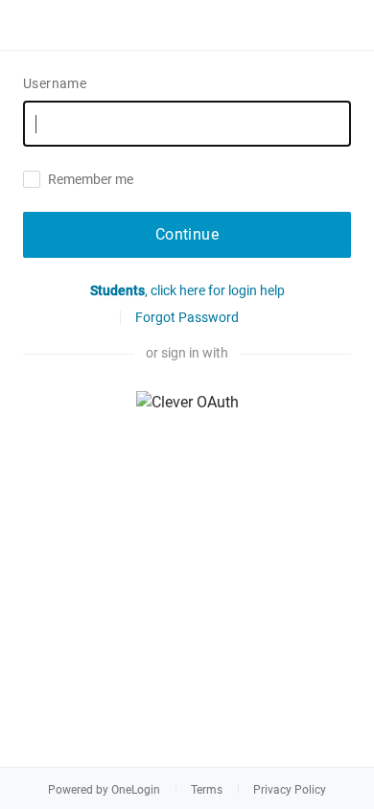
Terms (206, 790)
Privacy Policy (289, 790)
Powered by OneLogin (104, 790)
